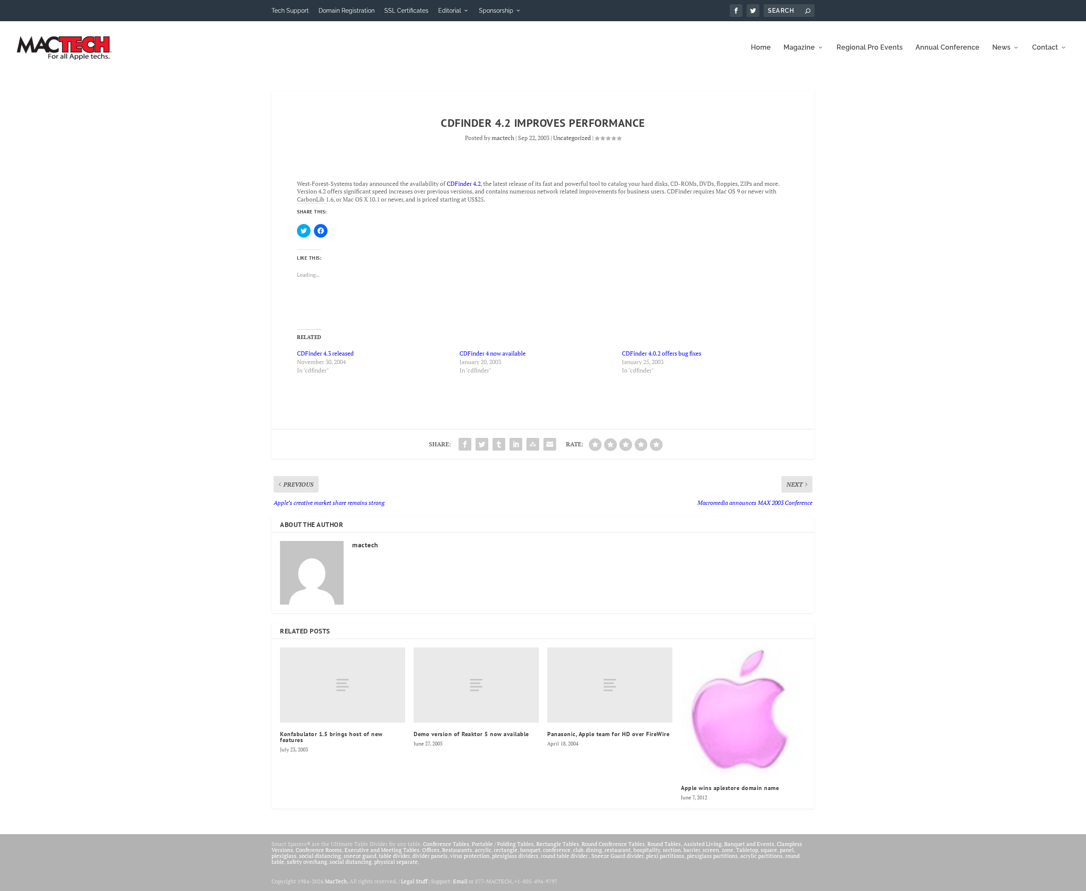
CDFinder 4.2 (464, 183)
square (769, 850)
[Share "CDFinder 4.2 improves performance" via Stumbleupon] (532, 444)
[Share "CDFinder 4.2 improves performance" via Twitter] (481, 444)
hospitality (646, 850)
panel (787, 850)
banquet (530, 850)
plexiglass (284, 856)
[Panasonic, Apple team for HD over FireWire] (609, 685)
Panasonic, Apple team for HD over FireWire (608, 734)
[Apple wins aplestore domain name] (743, 711)
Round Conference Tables (613, 844)
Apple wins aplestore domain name (730, 788)
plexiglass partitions (712, 856)
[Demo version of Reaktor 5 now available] (476, 685)
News (1001, 47)
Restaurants (457, 850)
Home (761, 47)
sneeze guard (360, 856)
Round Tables (664, 844)
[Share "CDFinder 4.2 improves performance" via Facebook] (464, 444)
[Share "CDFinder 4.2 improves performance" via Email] (549, 444)
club (578, 850)
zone (727, 850)
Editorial (449, 10)
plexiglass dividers (515, 856)
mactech (503, 138)
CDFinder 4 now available (492, 353)
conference (557, 850)
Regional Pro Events (870, 47)
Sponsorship (496, 10)
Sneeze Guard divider (617, 856)
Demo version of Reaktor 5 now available (471, 734)
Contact (1045, 47)
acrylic (483, 850)
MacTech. (336, 881)
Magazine (799, 47)
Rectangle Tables (557, 844)
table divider (394, 856)
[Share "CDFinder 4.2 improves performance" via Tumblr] (498, 444)
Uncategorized (572, 138)
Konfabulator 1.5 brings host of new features (331, 737)
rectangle (506, 850)
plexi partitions (665, 856)
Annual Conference (947, 47)
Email (460, 881)
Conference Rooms (319, 850)
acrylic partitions (761, 856)
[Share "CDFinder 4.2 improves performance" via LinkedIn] (515, 444)
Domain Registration (347, 10)
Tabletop (747, 850)
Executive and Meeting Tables (382, 850)
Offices (430, 850)
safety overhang (307, 862)
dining (594, 850)
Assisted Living (702, 844)
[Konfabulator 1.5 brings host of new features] (342, 685)
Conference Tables (446, 844)
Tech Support (290, 10)
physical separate (396, 862)
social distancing (320, 856)
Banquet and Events (749, 844)
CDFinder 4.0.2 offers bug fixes (661, 353)
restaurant (618, 850)
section (672, 850)
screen (711, 850)
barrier (691, 850)
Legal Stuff (414, 881)
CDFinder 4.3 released (325, 353)
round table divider (565, 856)
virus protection (470, 856)
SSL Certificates (406, 10)
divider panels (430, 856)
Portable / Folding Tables (503, 844)
